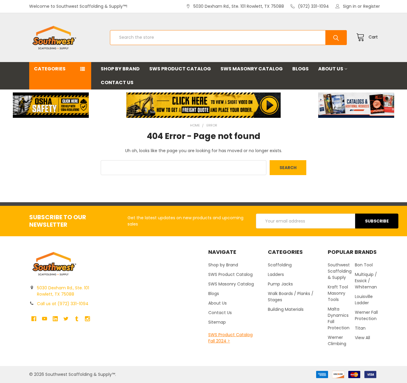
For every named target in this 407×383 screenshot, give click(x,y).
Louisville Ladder (364, 300)
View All (362, 338)
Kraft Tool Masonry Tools (338, 293)
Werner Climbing (337, 340)
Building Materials (286, 309)
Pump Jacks (280, 284)
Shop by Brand (120, 68)
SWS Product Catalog (180, 68)
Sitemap (217, 322)
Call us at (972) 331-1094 (62, 304)
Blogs (300, 68)
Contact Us (117, 82)
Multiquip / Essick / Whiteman (366, 280)
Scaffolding (280, 265)
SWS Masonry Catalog (251, 68)
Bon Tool (364, 265)
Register (371, 6)
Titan (360, 328)
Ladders (276, 274)
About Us (330, 68)
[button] (51, 105)
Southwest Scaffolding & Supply (340, 271)
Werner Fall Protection (366, 315)
